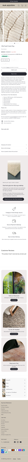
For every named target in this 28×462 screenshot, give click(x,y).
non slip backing (13, 116)
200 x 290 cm (14, 60)
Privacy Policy (4, 431)
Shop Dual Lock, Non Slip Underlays (13, 199)
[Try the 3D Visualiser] (14, 316)
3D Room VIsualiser (5, 407)
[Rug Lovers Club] (14, 350)
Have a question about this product (9, 151)
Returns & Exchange (5, 148)
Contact (2, 432)
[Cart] (22, 5)
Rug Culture (3, 49)
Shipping (7, 67)
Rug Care (3, 409)
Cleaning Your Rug (4, 410)
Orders (14, 458)
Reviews (3, 423)
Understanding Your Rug (6, 412)
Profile (18, 458)
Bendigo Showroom (5, 421)
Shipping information (6, 144)
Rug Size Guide (4, 405)
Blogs (2, 414)
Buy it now (14, 73)
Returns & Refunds (4, 429)
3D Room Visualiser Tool (6, 434)
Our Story (3, 420)
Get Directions (14, 300)
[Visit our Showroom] (14, 283)
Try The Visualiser (14, 333)
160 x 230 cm (5, 60)
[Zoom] (22, 39)
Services (3, 425)
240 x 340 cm (5, 64)
